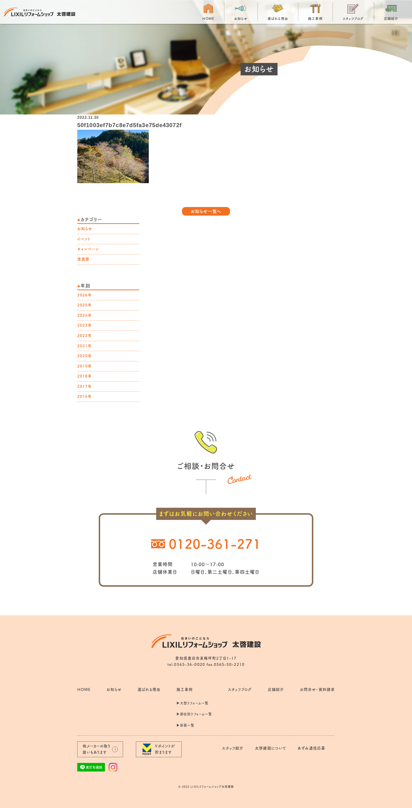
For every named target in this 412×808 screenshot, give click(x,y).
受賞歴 (83, 259)
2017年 (84, 386)
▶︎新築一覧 (185, 725)
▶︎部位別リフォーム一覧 (194, 714)
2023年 (84, 325)
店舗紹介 (391, 18)
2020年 (84, 356)
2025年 (84, 305)
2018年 (84, 376)
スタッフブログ (353, 18)
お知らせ (240, 18)
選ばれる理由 (278, 18)
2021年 (84, 346)
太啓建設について (270, 748)
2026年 (84, 295)
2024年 (84, 315)
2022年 (84, 335)
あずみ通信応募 (311, 748)
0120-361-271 (215, 543)
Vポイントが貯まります (165, 749)
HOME (208, 18)
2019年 (84, 366)
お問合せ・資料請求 (317, 689)
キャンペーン (88, 249)
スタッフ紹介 (232, 748)
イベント (84, 239)
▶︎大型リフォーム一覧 (192, 703)
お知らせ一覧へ (206, 211)
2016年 (84, 396)
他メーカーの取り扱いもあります (96, 749)
